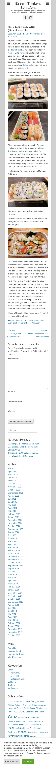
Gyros (36, 717)
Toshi (10, 151)
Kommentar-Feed (16, 654)
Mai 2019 (12, 578)
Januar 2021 (13, 517)
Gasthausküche (32, 712)
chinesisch (12, 708)
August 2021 (13, 496)
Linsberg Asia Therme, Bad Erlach (23, 444)
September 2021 (15, 493)
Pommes (19, 728)
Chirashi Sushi (23, 708)
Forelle (10, 712)
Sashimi (11, 732)
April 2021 (12, 508)
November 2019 (15, 559)
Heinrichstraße (14, 721)
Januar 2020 (13, 553)
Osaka (11, 299)
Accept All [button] (27, 761)
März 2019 (13, 584)
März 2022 (13, 474)
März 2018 (13, 620)
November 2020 (15, 523)
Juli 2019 (12, 571)
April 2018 (12, 617)
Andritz (10, 702)
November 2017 (15, 632)
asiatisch (17, 702)
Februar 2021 (14, 514)
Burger (34, 701)
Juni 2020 (12, 538)
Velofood (17, 56)
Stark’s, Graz (14, 450)
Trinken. (11, 685)
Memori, (43, 148)
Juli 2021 (12, 499)
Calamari (18, 705)
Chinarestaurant (38, 705)
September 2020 (15, 529)
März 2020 (13, 547)
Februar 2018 (14, 623)
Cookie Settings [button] (12, 761)
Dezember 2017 (15, 629)
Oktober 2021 (14, 490)
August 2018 (13, 605)
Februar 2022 (14, 478)
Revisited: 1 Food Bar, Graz (20, 456)
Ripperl (37, 728)
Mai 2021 (12, 505)
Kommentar (13, 358)
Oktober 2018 (14, 599)
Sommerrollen (43, 732)
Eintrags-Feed (14, 651)
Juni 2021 (12, 502)
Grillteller (29, 717)
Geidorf (41, 712)
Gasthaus (19, 711)
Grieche (21, 717)
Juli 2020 (12, 535)
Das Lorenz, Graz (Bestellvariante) (23, 447)
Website (11, 411)
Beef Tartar (25, 702)
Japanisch (38, 721)
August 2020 (13, 532)
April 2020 (12, 544)
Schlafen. (12, 682)
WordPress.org (15, 657)
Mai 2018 (12, 614)
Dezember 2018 (15, 593)
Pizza (11, 727)
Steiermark (15, 736)
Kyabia (21, 151)
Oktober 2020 (14, 526)
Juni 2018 (12, 611)
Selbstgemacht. (18, 679)
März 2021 (13, 511)
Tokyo (25, 65)
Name (11, 391)
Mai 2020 (12, 541)
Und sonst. (13, 688)
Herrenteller (20, 323)
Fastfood (43, 708)
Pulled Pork (28, 728)
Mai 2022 (12, 468)
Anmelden (12, 648)
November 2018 (15, 596)
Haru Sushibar (17, 50)
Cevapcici (27, 705)
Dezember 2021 (15, 484)
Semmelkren (32, 732)
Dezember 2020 (15, 520)
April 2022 (12, 471)
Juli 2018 (12, 608)
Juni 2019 (12, 574)
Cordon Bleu (34, 708)
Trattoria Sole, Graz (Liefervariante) (24, 453)
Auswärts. (15, 673)
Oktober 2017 (14, 635)
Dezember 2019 (15, 556)
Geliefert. (19, 320)
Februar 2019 (14, 587)
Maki (33, 323)
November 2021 (15, 487)
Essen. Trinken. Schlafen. (28, 5)
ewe (26, 34)
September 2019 (15, 565)
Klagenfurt (33, 725)
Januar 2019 (13, 590)
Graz (37, 320)
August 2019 (13, 568)
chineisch (31, 320)
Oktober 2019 (14, 562)
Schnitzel (21, 731)
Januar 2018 (13, 626)
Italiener (30, 722)
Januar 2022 (13, 481)
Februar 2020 (14, 550)
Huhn (28, 323)
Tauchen (33, 736)
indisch (23, 722)
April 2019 (12, 581)
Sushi (38, 323)
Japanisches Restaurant (18, 724)
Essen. (13, 320)
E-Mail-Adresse (15, 401)
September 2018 (15, 602)
